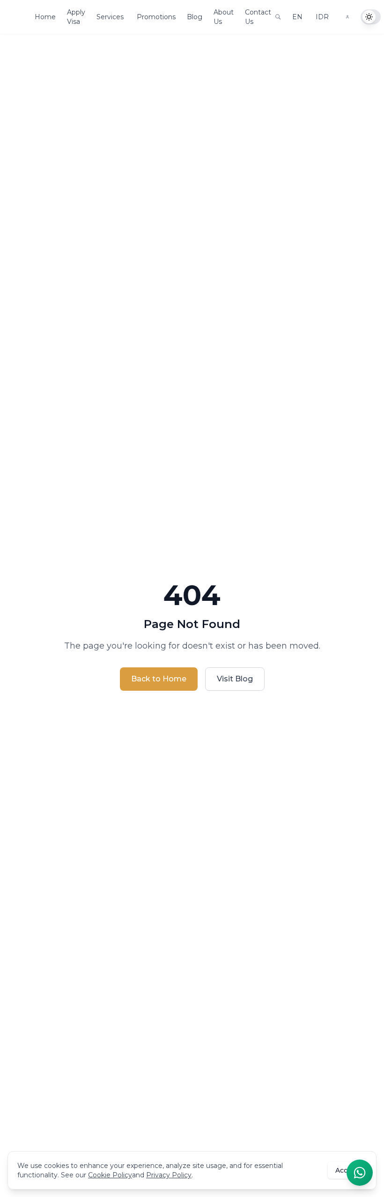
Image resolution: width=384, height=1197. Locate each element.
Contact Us (258, 17)
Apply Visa (76, 17)
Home (45, 17)
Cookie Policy (110, 1175)
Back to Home (158, 678)
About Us (224, 17)
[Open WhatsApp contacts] (360, 1173)
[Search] (278, 16)
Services (110, 17)
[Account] (347, 16)
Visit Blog (235, 678)
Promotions (156, 17)
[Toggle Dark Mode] (371, 16)
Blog (194, 17)
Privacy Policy (169, 1175)
